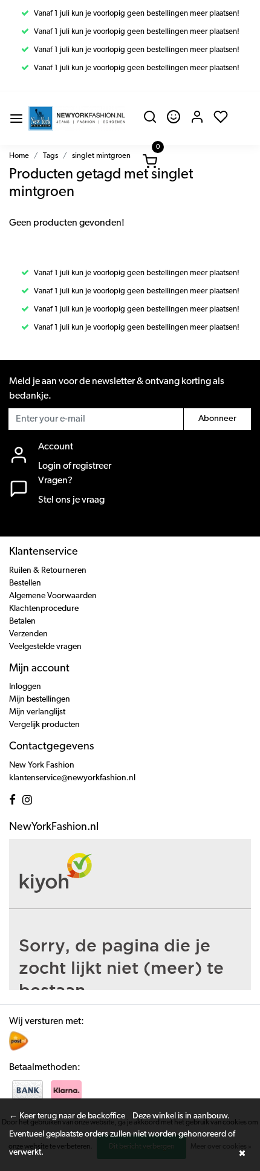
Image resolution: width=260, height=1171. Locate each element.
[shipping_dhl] (18, 1041)
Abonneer (217, 418)
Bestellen (25, 583)
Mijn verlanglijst (37, 712)
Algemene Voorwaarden (53, 596)
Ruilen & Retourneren (47, 570)
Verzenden (28, 634)
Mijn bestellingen (39, 699)
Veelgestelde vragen (45, 646)
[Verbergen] (242, 1153)
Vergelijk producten (44, 724)
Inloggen (25, 686)
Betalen (22, 621)
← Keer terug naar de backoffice (67, 1116)
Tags (50, 156)
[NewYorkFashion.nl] (76, 118)
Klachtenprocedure (44, 608)
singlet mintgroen (101, 156)
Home (19, 156)
